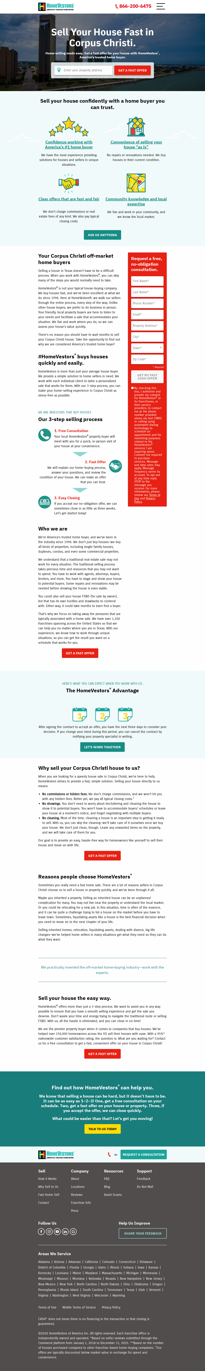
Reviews (76, 1195)
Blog (107, 1187)
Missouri (62, 1279)
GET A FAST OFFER (80, 653)
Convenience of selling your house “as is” (136, 144)
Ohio (126, 1284)
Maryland (91, 1273)
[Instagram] (49, 1232)
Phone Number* (144, 303)
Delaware (146, 1262)
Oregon (157, 1284)
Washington (60, 1295)
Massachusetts (112, 1273)
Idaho (102, 1267)
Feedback (143, 1179)
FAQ (107, 1179)
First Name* (141, 281)
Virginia (43, 1295)
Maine (77, 1273)
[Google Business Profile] (73, 1232)
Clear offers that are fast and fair (68, 199)
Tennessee (114, 1290)
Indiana (128, 1267)
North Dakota (110, 1284)
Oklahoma (141, 1284)
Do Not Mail (145, 1187)
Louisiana (61, 1273)
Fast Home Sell (48, 1195)
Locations (77, 1187)
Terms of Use (47, 1307)
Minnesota (150, 1273)
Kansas (153, 1267)
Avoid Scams (113, 1195)
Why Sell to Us (48, 1187)
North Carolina (87, 1284)
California (91, 1262)
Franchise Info (81, 1203)
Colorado (108, 1262)
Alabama (44, 1262)
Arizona (59, 1262)
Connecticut (127, 1262)
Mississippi (45, 1279)
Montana (78, 1279)
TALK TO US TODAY (102, 1129)
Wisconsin (101, 1295)
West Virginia (81, 1295)
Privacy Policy (111, 1307)
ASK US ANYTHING (102, 235)
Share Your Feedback (143, 1233)
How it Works (47, 1179)
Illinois (114, 1267)
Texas (130, 1290)
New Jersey (154, 1279)
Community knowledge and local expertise (136, 201)
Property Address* (145, 325)
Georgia (88, 1267)
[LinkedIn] (65, 1232)
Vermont (155, 1290)
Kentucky (44, 1273)
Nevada (111, 1279)
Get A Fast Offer (132, 70)
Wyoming (119, 1295)
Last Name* (141, 292)
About (75, 1179)
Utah (142, 1290)
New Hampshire (131, 1279)
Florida (74, 1267)
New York (66, 1284)
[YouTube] (57, 1232)
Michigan (132, 1273)
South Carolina (93, 1290)
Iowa (141, 1267)
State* (137, 348)
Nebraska (95, 1279)
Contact (43, 1203)
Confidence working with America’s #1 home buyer (69, 144)
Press (74, 1211)
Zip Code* (140, 359)
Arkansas (74, 1262)
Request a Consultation (144, 1154)
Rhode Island (69, 1290)
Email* (137, 314)
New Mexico (46, 1284)
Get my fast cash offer (147, 376)
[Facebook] (41, 1232)
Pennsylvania (47, 1290)
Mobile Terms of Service (79, 1307)
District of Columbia (51, 1267)
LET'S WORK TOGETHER (102, 747)
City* (136, 337)
